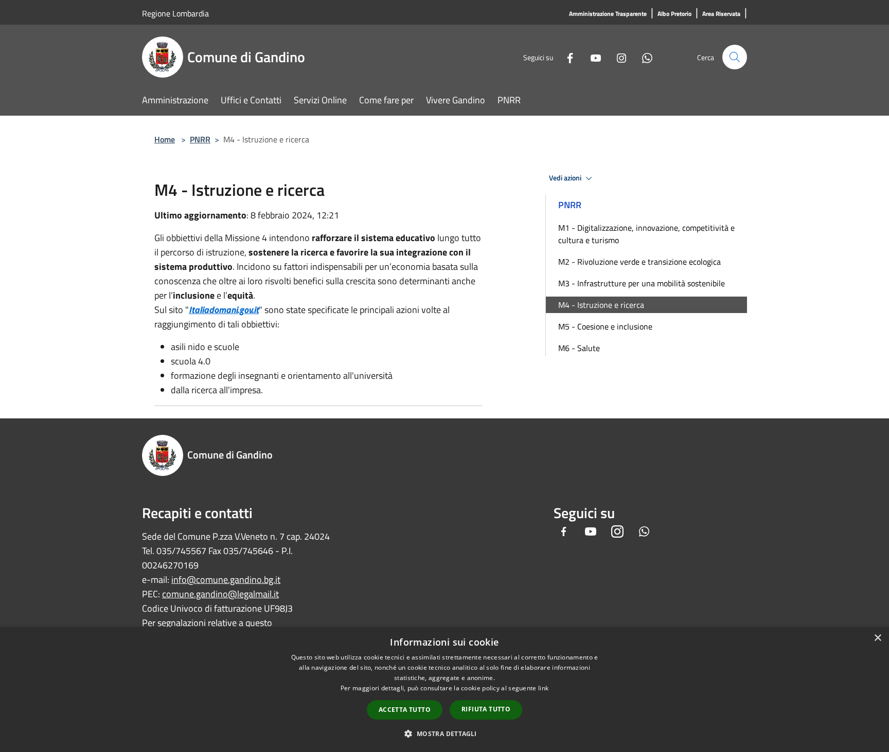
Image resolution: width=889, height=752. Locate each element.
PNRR (200, 139)
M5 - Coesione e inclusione (605, 326)
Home (164, 139)
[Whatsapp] (643, 57)
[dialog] (444, 689)
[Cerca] (734, 57)
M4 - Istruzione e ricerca (601, 305)
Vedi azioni (566, 178)
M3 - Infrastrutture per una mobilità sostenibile (641, 283)
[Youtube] (591, 57)
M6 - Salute (579, 348)
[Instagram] (617, 57)
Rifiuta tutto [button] (485, 709)
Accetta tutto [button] (405, 709)
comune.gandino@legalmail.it (220, 594)
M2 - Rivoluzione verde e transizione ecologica (639, 261)
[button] (444, 733)
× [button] (877, 638)
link (543, 688)
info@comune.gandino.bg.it (225, 579)
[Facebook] (566, 57)
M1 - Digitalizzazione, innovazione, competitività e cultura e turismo (646, 234)
